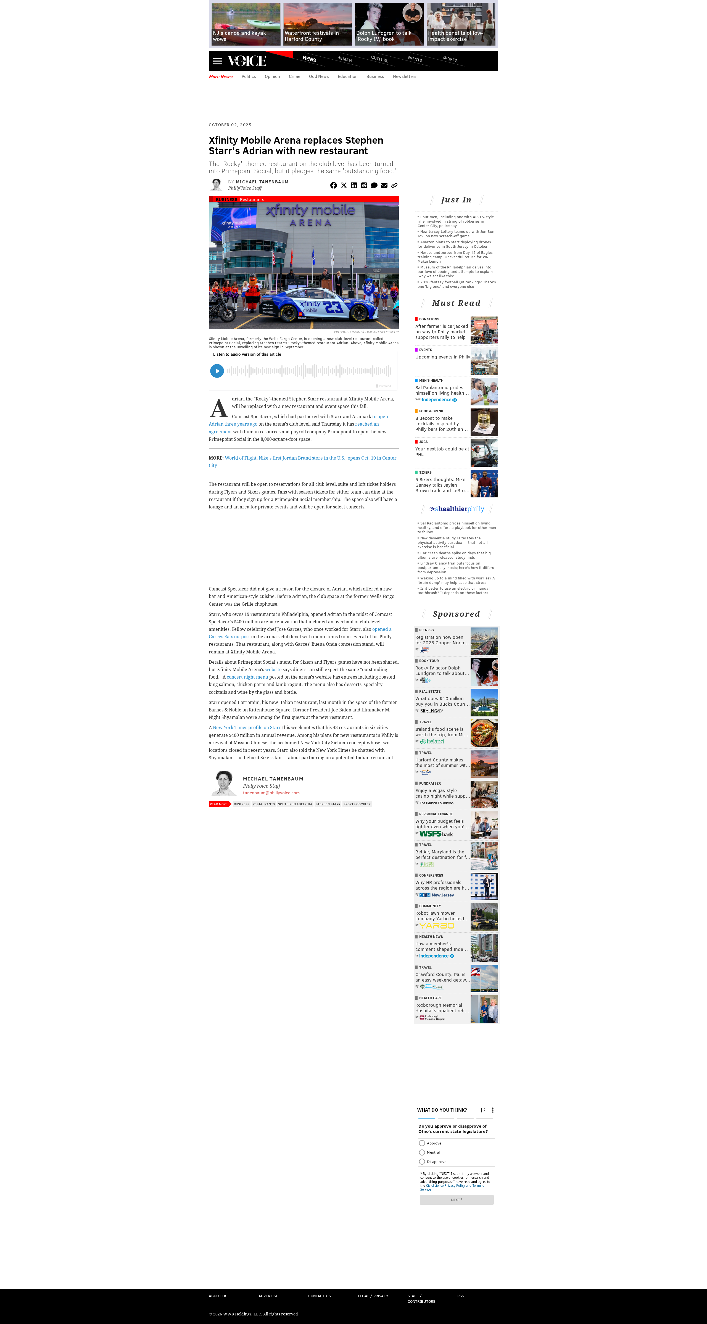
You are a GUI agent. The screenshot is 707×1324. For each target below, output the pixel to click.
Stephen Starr (328, 804)
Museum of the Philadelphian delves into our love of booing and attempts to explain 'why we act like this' (455, 271)
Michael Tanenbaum (262, 181)
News (309, 59)
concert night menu (247, 677)
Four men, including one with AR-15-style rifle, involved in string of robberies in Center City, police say (456, 221)
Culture (379, 59)
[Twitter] (343, 186)
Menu (217, 61)
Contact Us (319, 1295)
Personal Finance (436, 813)
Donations (429, 319)
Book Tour (429, 660)
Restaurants (252, 199)
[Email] (384, 186)
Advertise (268, 1295)
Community (430, 905)
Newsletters (404, 76)
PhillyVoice (247, 61)
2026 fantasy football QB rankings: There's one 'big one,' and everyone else (457, 284)
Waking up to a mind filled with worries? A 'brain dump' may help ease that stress (456, 580)
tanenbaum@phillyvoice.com (271, 792)
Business (375, 76)
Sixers (425, 472)
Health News (431, 936)
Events (415, 58)
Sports (450, 59)
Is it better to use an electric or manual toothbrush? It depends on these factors (454, 590)
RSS (460, 1295)
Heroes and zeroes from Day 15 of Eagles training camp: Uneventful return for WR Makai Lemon (455, 257)
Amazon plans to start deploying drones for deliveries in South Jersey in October (454, 244)
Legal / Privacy (373, 1295)
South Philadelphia (295, 804)
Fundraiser (430, 783)
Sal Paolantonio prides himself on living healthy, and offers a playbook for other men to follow (457, 527)
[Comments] (374, 186)
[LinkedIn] (354, 186)
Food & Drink (431, 410)
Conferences (431, 875)
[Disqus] (304, 957)
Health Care (430, 997)
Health (344, 58)
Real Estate (429, 691)
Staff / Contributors (421, 1298)
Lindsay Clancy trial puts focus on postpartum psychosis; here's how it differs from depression (456, 567)
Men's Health (431, 380)
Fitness (426, 629)
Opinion (272, 76)
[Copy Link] (394, 186)
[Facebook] (333, 186)
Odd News (319, 76)
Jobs (423, 441)
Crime (294, 76)
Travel (425, 721)
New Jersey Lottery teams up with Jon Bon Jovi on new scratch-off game (456, 233)
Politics (249, 76)
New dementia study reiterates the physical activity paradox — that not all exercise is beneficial (453, 542)
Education (348, 76)
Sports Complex (357, 804)
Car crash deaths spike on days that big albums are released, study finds (454, 555)
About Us (218, 1295)
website (273, 669)
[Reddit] (364, 186)
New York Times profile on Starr (247, 727)
